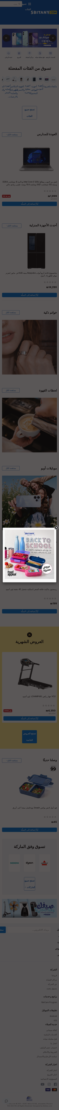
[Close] (56, 527)
